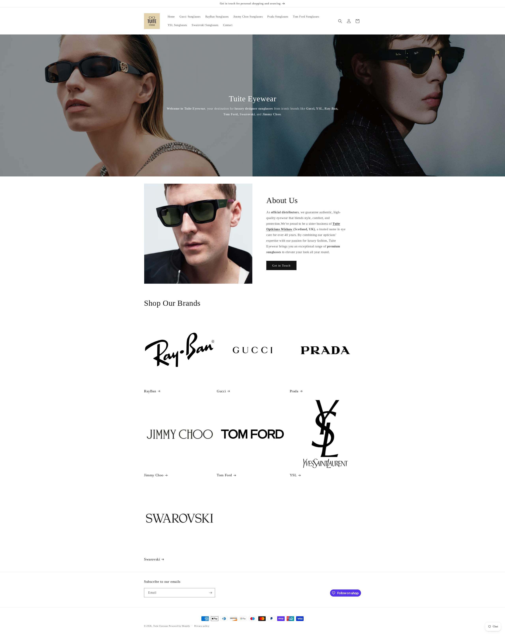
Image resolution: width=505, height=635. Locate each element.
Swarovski (152, 559)
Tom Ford (224, 475)
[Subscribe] (210, 592)
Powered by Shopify (179, 626)
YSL (293, 475)
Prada (294, 391)
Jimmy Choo (154, 475)
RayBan (150, 391)
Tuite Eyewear (160, 626)
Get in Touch (281, 265)
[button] (340, 21)
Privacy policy (201, 626)
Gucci (221, 391)
